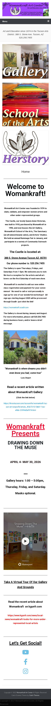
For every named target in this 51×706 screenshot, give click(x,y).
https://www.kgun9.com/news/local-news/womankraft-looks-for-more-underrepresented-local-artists (25, 619)
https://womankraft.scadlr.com (16, 307)
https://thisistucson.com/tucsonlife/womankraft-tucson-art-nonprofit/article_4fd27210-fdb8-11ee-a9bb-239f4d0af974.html (25, 406)
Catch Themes (34, 695)
